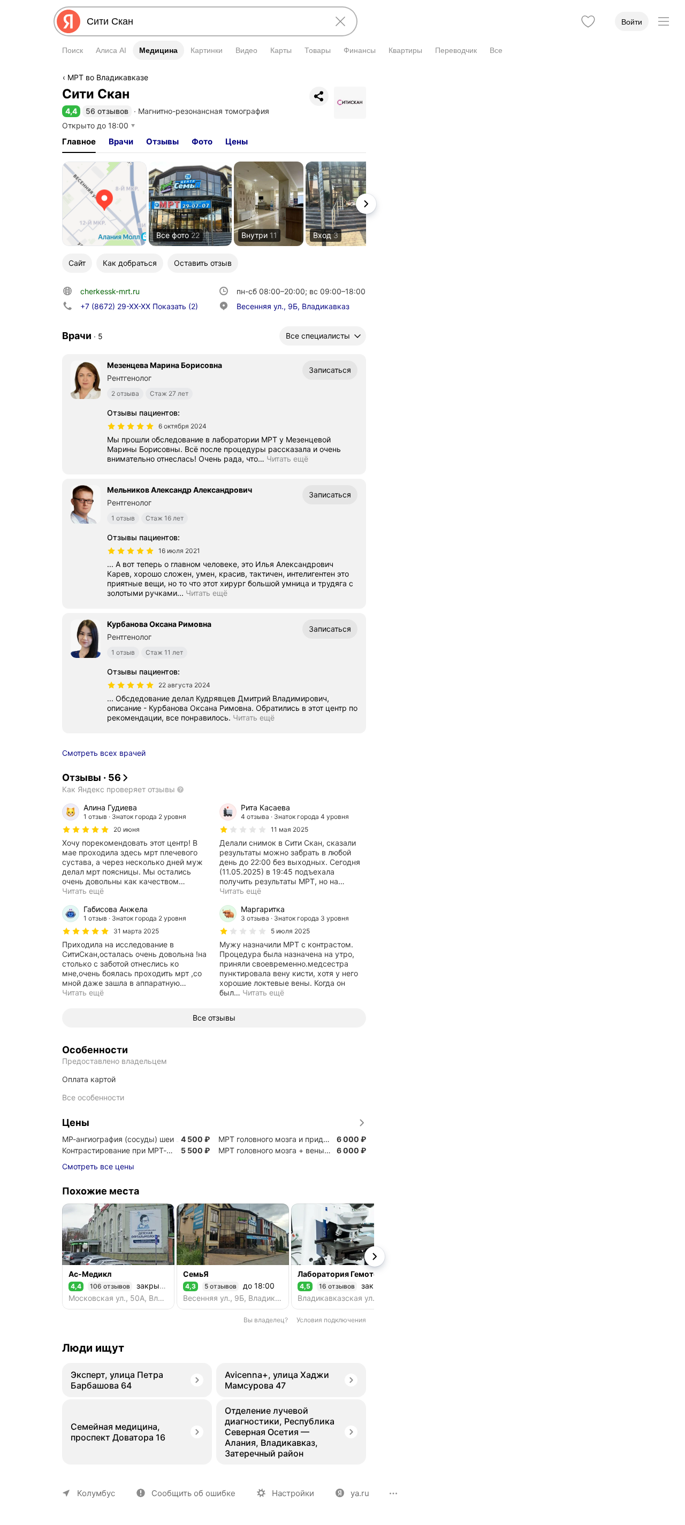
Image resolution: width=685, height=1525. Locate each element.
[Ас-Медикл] (118, 1256)
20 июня (126, 829)
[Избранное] (588, 21)
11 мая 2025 (289, 829)
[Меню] (663, 21)
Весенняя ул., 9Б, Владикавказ (293, 306)
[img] (130, 426)
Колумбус (96, 1493)
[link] (104, 204)
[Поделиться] (319, 96)
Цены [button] (236, 141)
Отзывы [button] (162, 141)
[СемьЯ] (233, 1256)
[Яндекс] (68, 21)
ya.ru (360, 1493)
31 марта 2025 (136, 931)
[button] (71, 111)
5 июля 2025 (290, 931)
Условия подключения (331, 1320)
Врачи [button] (121, 141)
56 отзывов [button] (107, 111)
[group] (135, 849)
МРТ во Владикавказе (107, 77)
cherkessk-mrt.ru (110, 291)
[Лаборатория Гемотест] (347, 1256)
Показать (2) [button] (139, 306)
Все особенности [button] (93, 1097)
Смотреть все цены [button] (98, 1166)
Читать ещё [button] (287, 458)
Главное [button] (79, 141)
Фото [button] (202, 141)
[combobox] (203, 21)
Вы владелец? (265, 1320)
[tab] (79, 142)
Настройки (293, 1493)
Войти (631, 22)
